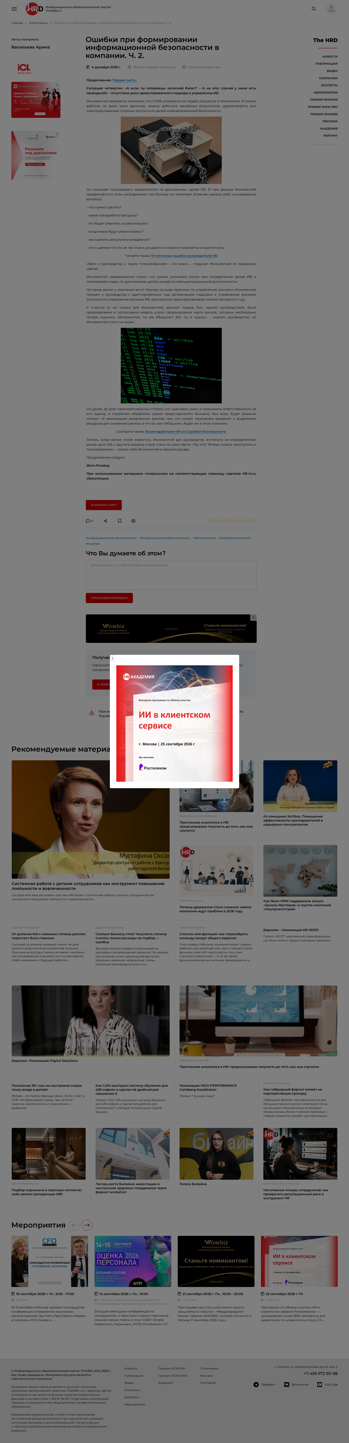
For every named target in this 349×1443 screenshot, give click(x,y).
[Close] (235, 656)
